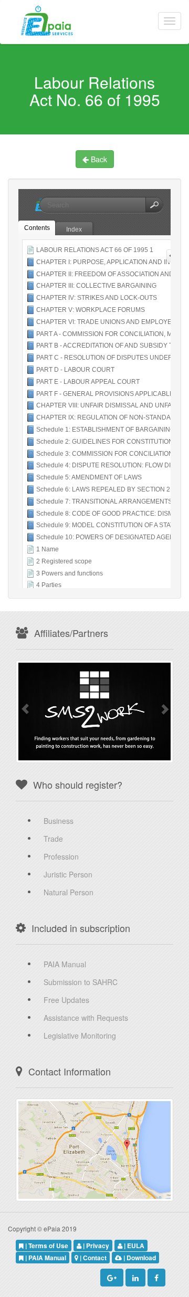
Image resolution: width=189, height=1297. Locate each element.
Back (98, 159)
